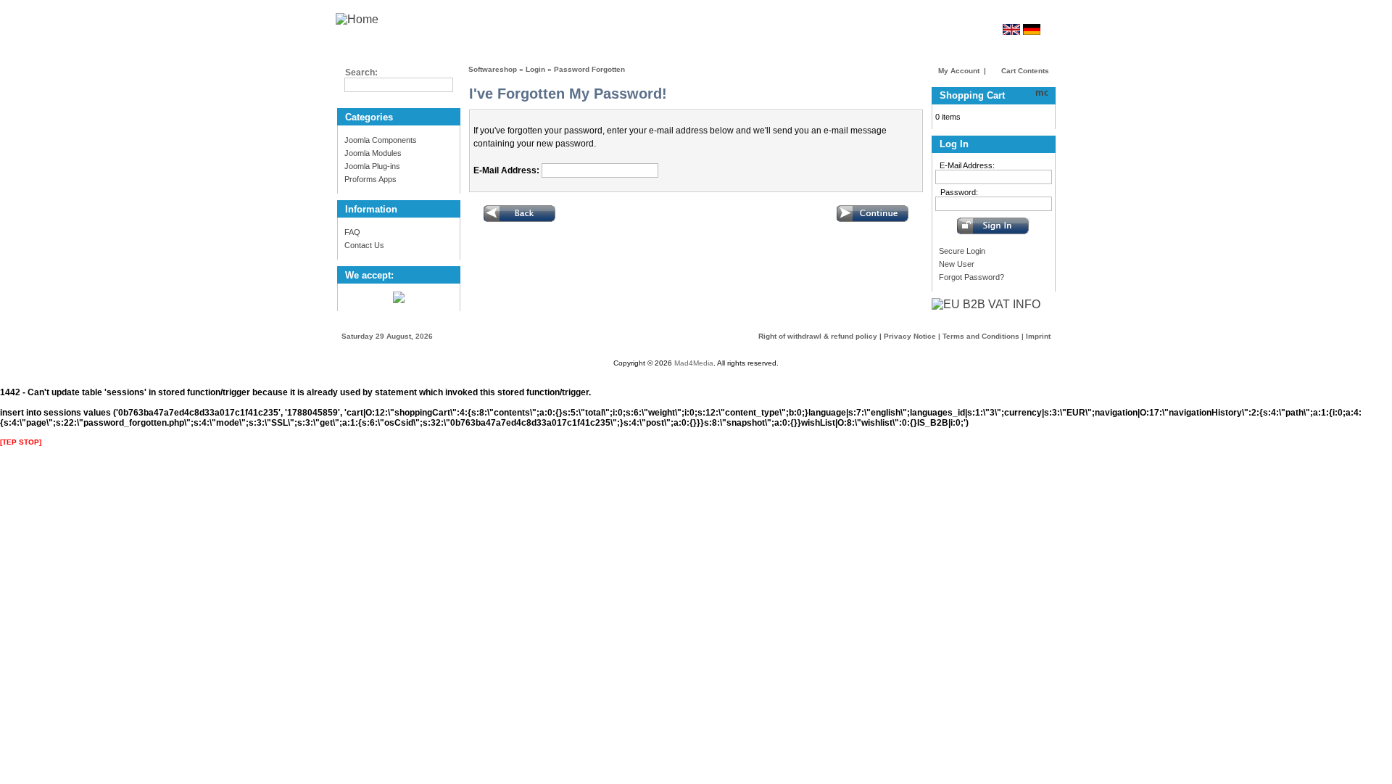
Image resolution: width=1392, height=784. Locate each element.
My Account (958, 71)
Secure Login (962, 251)
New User (956, 264)
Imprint (1038, 336)
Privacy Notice (910, 336)
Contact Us (364, 245)
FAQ (352, 232)
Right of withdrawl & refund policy (817, 336)
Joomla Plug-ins (372, 166)
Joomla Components (380, 140)
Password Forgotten (589, 69)
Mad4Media (693, 363)
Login (535, 69)
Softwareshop (492, 69)
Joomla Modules (373, 153)
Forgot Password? (971, 277)
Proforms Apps (370, 179)
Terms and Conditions (980, 336)
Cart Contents (1024, 71)
